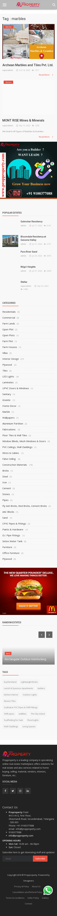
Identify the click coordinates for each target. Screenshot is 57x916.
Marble (6, 411)
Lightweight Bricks (29, 681)
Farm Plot (7, 341)
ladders (41, 688)
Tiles (5, 370)
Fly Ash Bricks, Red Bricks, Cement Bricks (24, 505)
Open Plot (7, 329)
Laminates (8, 382)
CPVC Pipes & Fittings (14, 523)
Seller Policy (33, 897)
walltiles (22, 713)
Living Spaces (28, 726)
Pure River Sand (29, 251)
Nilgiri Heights (28, 267)
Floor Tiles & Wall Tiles (14, 435)
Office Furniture (10, 553)
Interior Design (10, 358)
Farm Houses (9, 347)
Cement (6, 488)
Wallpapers (8, 417)
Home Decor (9, 405)
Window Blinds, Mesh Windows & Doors (24, 441)
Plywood (7, 364)
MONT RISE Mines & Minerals (23, 120)
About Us (36, 886)
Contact (28, 903)
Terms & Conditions (15, 897)
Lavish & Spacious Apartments (18, 688)
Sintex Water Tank (12, 541)
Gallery (45, 897)
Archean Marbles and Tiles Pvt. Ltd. (27, 65)
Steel (5, 476)
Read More (44, 74)
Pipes (5, 500)
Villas (5, 352)
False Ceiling (9, 458)
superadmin (7, 70)
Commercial (8, 317)
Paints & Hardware (13, 529)
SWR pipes (9, 713)
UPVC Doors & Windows (15, 388)
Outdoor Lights (30, 694)
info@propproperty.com (21, 835)
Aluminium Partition (12, 423)
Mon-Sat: (13, 843)
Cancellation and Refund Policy (27, 892)
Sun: (11, 847)
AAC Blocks (8, 511)
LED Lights (8, 376)
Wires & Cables (11, 453)
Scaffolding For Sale (13, 720)
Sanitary (6, 394)
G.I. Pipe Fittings (11, 535)
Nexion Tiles (10, 701)
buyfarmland (10, 681)
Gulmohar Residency (31, 221)
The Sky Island (38, 713)
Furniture (7, 547)
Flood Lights (33, 720)
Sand (5, 517)
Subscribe (40, 858)
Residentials (9, 311)
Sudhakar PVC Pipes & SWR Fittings (21, 707)
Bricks (5, 470)
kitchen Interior (11, 694)
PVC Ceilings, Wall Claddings (17, 447)
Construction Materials (15, 464)
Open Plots (8, 335)
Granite (6, 400)
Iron (4, 482)
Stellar (24, 282)
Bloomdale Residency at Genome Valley (33, 238)
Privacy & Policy (21, 886)
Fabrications (9, 429)
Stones (6, 494)
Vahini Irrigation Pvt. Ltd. (20, 659)
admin (23, 225)
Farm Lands (8, 323)
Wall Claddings (11, 726)
